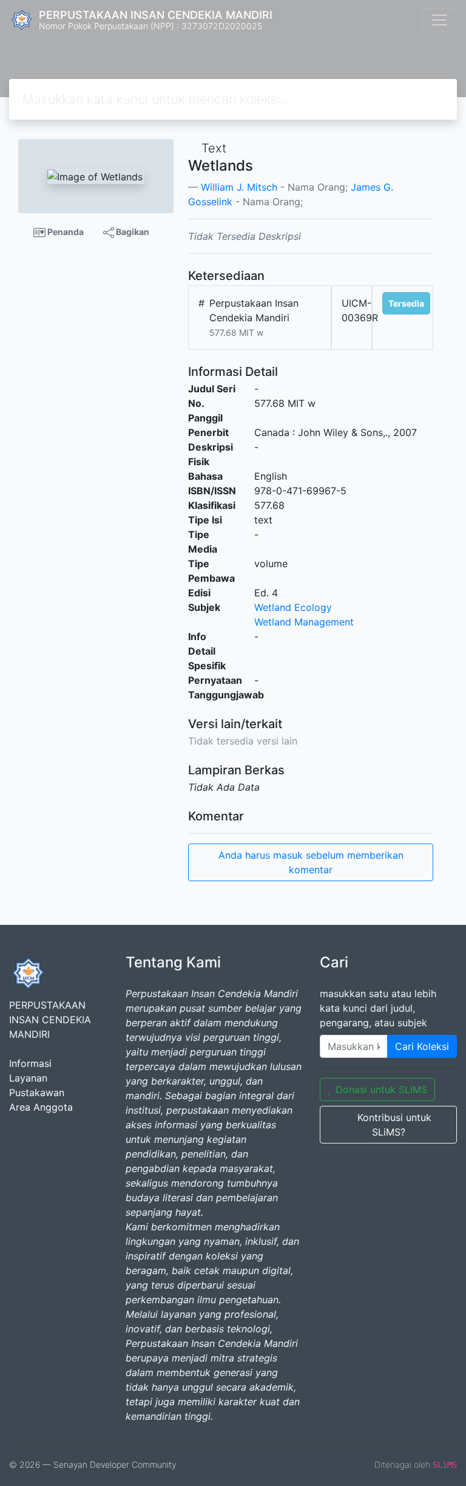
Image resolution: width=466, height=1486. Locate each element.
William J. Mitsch (239, 187)
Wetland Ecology (293, 607)
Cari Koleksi (422, 1046)
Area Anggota (41, 1107)
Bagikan (131, 232)
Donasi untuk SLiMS (381, 1089)
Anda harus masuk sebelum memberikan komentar (311, 862)
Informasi (30, 1063)
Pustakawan (36, 1092)
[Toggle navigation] (439, 20)
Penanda (65, 232)
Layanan (28, 1078)
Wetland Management (304, 622)
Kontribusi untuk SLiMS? (394, 1124)
